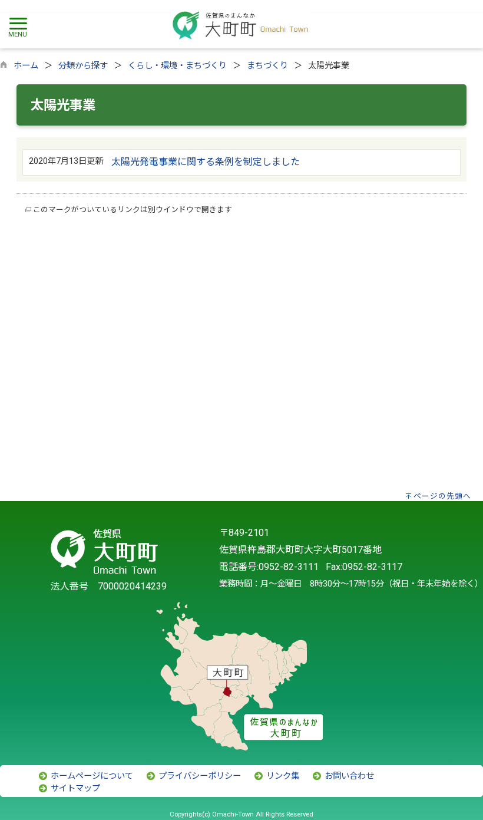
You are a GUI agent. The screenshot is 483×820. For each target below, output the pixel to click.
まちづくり (267, 66)
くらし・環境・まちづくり (177, 66)
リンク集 (281, 776)
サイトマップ (74, 788)
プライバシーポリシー (198, 776)
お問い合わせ (348, 776)
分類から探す (83, 66)
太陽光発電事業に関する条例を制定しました (205, 161)
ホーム (26, 66)
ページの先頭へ (442, 496)
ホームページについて (90, 776)
